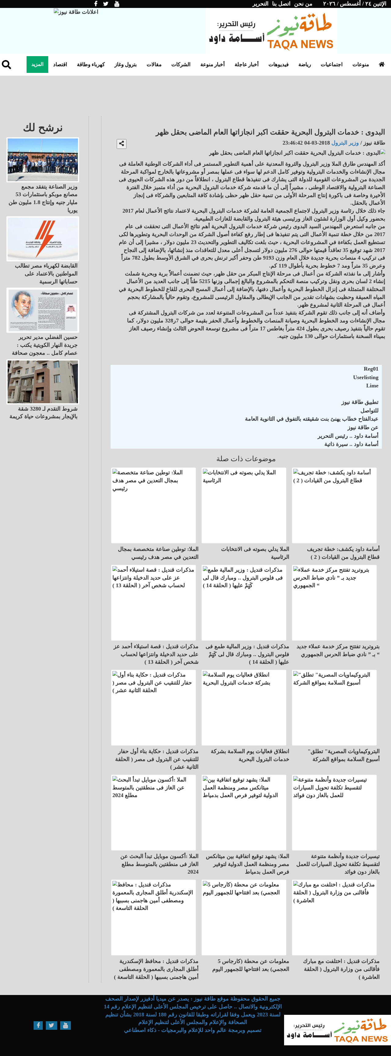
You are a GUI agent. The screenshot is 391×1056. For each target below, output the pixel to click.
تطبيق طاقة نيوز (360, 402)
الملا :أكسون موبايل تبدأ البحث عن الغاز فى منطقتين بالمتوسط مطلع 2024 (159, 864)
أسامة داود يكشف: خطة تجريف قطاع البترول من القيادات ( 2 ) (343, 553)
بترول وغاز (126, 64)
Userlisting (365, 377)
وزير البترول (344, 143)
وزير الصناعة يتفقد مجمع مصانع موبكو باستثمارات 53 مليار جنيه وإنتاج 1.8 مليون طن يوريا (43, 198)
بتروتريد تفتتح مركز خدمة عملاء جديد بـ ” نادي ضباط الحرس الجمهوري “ (338, 650)
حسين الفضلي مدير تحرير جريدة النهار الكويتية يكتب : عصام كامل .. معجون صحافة (45, 345)
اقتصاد (60, 64)
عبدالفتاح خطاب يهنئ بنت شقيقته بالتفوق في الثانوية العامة (311, 419)
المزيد (37, 64)
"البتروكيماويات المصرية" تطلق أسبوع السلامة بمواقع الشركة (344, 755)
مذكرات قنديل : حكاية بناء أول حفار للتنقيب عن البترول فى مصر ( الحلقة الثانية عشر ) (157, 759)
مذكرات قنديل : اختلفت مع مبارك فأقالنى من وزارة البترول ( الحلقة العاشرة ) (341, 969)
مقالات (154, 64)
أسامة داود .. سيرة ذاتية (351, 444)
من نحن (303, 4)
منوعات (361, 64)
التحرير (261, 4)
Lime (372, 386)
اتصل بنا (281, 4)
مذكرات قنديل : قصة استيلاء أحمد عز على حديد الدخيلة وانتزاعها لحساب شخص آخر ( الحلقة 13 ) (156, 654)
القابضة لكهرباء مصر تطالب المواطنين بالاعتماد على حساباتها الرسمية (46, 273)
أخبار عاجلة (247, 64)
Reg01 (371, 369)
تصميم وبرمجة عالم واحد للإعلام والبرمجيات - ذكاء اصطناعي (192, 1030)
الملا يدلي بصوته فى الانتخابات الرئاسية (255, 553)
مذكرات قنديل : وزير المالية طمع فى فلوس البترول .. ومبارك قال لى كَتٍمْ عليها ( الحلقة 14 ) (247, 654)
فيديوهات (279, 64)
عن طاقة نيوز (363, 427)
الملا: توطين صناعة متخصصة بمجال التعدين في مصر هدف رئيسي (158, 553)
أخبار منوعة (212, 64)
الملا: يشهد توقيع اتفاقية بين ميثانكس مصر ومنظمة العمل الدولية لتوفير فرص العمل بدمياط (247, 864)
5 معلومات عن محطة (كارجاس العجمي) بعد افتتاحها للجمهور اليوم (250, 965)
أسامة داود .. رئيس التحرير (348, 436)
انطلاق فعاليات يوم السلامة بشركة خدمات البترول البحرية (250, 755)
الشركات (181, 64)
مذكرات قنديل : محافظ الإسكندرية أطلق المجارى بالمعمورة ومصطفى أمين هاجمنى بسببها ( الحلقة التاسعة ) (156, 969)
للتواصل (369, 411)
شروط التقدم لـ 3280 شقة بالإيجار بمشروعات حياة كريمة (43, 413)
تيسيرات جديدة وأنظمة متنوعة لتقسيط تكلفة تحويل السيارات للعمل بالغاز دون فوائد (338, 864)
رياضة (304, 64)
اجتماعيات (332, 64)
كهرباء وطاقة (91, 64)
